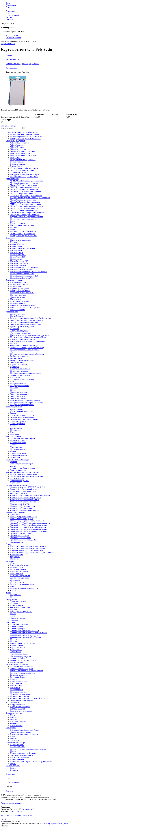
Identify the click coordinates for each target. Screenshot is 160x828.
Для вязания (10, 238)
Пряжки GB (15, 688)
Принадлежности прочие (20, 291)
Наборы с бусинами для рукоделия (24, 177)
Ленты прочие (16, 428)
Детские (13, 563)
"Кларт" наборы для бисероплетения (25, 202)
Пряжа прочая (16, 259)
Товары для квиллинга (19, 394)
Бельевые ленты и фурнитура (17, 460)
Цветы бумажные (17, 316)
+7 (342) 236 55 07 (13, 35)
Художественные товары (16, 743)
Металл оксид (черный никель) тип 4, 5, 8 (27, 521)
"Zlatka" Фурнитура (18, 149)
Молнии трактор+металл (16, 512)
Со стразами (15, 590)
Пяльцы (13, 227)
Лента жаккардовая (18, 422)
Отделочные (15, 557)
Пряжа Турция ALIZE (19, 261)
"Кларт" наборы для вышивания (23, 200)
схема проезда (27, 809)
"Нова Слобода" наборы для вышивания (26, 206)
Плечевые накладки (18, 295)
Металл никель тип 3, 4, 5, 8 (21, 519)
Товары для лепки (17, 396)
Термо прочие (15, 652)
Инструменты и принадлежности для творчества (29, 335)
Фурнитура (14, 724)
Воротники (14, 434)
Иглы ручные (15, 286)
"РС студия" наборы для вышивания (24, 215)
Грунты (13, 764)
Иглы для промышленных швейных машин (27, 136)
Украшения (10, 622)
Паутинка (14, 610)
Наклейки (14, 388)
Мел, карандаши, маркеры (20, 301)
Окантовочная (16, 447)
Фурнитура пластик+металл (17, 664)
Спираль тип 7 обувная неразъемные (25, 510)
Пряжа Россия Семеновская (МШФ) (24, 276)
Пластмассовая (16, 686)
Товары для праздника (19, 331)
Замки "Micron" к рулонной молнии (24, 489)
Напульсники (15, 595)
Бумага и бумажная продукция (22, 339)
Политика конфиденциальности (14, 803)
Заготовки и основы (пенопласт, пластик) (27, 348)
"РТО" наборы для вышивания (22, 234)
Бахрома (13, 719)
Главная (9, 55)
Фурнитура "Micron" (18, 658)
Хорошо (4, 826)
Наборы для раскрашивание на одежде (25, 373)
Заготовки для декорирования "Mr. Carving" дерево (30, 318)
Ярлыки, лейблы (17, 479)
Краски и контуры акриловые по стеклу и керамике (31, 762)
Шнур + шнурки (12, 702)
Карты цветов (11, 68)
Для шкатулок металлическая (22, 379)
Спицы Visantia (16, 246)
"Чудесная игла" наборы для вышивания (26, 217)
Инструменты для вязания (20, 240)
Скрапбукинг (11, 728)
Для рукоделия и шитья (15, 280)
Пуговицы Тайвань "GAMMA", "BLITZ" (26, 588)
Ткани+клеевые (12, 599)
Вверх (3, 819)
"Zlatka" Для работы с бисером (22, 151)
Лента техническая (13, 436)
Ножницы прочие (17, 310)
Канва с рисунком (17, 223)
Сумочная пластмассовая (20, 696)
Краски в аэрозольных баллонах (23, 753)
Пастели (13, 343)
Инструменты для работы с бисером (24, 175)
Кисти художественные (19, 757)
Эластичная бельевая (18, 455)
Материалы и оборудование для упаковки (22, 64)
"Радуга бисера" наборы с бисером (24, 208)
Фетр (12, 352)
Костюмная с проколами (20, 576)
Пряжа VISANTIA (17, 257)
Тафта (12, 616)
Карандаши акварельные (20, 369)
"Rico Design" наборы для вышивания (25, 191)
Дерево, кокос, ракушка (19, 578)
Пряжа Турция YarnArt (19, 263)
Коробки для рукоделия (19, 289)
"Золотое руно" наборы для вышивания (26, 196)
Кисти (12, 715)
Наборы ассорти (16, 567)
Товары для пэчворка (18, 398)
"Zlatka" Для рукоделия (19, 143)
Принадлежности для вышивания (23, 236)
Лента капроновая (17, 424)
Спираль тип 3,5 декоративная (22, 506)
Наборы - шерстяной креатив (22, 405)
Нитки (8, 544)
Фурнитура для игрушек (20, 375)
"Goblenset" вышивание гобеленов (24, 183)
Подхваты (14, 717)
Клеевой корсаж (16, 605)
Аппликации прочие (18, 629)
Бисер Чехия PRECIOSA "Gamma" (24, 155)
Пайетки (13, 641)
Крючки (13, 242)
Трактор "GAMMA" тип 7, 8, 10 (23, 540)
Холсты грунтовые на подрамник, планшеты (28, 749)
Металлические (16, 574)
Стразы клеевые (16, 645)
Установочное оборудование (21, 700)
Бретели (13, 462)
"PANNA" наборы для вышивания (24, 189)
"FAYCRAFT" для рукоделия (22, 170)
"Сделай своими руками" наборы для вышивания (30, 198)
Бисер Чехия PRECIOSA (20, 153)
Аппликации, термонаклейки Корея (24, 631)
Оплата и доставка (13, 15)
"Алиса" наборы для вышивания (23, 194)
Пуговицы (10, 561)
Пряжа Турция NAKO (19, 265)
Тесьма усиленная (17, 618)
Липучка (13, 445)
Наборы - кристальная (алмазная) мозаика (27, 354)
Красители (14, 329)
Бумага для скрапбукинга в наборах (24, 730)
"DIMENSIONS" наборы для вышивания (26, 181)
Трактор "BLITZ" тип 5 (19, 536)
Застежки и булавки (18, 677)
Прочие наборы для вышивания (23, 219)
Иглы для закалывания (19, 284)
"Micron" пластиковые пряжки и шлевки (26, 671)
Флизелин (14, 620)
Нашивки (14, 639)
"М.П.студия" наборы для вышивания (25, 204)
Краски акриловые (17, 747)
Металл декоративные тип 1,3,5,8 (23, 517)
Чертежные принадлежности (21, 755)
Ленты (13, 466)
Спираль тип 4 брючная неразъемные (25, 502)
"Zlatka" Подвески (17, 147)
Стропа (13, 451)
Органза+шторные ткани (20, 607)
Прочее (13, 390)
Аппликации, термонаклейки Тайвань (25, 637)
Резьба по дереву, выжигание (21, 360)
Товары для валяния (18, 362)
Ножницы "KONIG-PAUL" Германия (25, 308)
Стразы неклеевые (17, 648)
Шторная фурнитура (14, 713)
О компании (10, 11)
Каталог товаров (12, 59)
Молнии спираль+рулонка (16, 485)
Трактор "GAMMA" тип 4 (20, 533)
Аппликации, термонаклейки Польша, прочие (28, 633)
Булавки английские (18, 282)
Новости (9, 13)
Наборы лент (15, 430)
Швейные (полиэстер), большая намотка (26, 550)
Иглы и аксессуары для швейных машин (22, 132)
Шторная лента (16, 726)
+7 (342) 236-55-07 (16, 811)
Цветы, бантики (16, 662)
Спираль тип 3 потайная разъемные (24, 500)
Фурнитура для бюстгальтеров (22, 468)
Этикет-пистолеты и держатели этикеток (26, 476)
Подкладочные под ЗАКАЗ (21, 612)
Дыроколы (14, 740)
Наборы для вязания (18, 384)
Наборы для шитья (17, 303)
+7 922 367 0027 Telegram (11, 815)
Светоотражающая (17, 449)
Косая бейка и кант (18, 443)
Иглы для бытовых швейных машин (24, 134)
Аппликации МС (17, 626)
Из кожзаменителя (17, 441)
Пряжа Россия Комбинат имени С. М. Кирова (28, 272)
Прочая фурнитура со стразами (22, 643)
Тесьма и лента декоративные (22, 417)
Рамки (12, 229)
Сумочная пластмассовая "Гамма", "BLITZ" (27, 698)
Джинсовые (15, 514)
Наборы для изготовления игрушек (24, 350)
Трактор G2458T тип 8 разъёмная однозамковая (29, 529)
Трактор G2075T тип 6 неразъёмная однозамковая (30, 523)
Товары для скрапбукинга (20, 732)
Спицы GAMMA (17, 244)
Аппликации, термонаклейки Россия (25, 635)
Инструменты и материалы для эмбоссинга (27, 341)
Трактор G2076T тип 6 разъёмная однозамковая (29, 525)
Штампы (13, 736)
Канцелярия (15, 377)
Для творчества (12, 312)
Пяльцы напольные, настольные (23, 232)
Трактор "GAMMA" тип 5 (20, 538)
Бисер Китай (15, 158)
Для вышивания (12, 179)
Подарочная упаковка (19, 371)
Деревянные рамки (18, 314)
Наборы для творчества (19, 386)
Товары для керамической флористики (25, 324)
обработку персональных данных (55, 823)
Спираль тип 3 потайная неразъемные (25, 498)
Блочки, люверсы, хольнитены (22, 673)
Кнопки (13, 679)
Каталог (9, 17)
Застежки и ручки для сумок (21, 667)
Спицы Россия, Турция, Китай (22, 248)
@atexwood (27, 815)
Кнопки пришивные (18, 681)
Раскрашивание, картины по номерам (25, 400)
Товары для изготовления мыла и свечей (26, 320)
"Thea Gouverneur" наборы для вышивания (27, 213)
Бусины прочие (16, 162)
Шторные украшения (18, 721)
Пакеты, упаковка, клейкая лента (23, 474)
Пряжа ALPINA (16, 253)
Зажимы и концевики (19, 675)
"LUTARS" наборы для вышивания (24, 187)
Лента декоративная (14, 407)
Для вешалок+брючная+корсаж (22, 438)
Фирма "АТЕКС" (8, 44)
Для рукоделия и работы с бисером (24, 168)
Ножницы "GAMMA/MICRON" (23, 305)
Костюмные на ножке (19, 571)
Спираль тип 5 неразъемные (21, 508)
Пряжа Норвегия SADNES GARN (24, 267)
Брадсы (13, 738)
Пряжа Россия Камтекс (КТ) (21, 270)
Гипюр (13, 413)
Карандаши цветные (18, 365)
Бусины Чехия (16, 166)
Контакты (9, 20)
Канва (12, 221)
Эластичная (15, 457)
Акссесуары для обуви (19, 624)
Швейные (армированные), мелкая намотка (27, 548)
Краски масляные (17, 745)
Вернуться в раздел (8, 126)
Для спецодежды (17, 582)
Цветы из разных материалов (22, 327)
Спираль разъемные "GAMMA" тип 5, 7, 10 (27, 487)
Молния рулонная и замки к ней (23, 491)
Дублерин (14, 603)
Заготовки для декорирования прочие (25, 322)
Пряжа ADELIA (16, 251)
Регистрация (11, 5)
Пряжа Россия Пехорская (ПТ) (22, 274)
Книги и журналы (13, 766)
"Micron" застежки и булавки (21, 669)
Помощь (9, 7)
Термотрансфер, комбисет (20, 656)
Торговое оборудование (19, 481)
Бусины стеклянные (18, 164)
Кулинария (14, 367)
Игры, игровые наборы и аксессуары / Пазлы (28, 337)
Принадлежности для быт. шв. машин (25, 139)
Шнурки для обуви (17, 709)
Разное (8, 593)
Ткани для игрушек (18, 601)
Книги (13, 768)
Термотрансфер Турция (19, 654)
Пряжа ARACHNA (18, 255)
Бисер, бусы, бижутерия (15, 141)
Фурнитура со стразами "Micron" (23, 660)
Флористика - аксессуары (20, 333)
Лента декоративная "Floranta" (22, 415)
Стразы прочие (16, 650)
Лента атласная (16, 409)
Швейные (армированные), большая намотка (28, 546)
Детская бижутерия (18, 172)
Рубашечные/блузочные (19, 565)
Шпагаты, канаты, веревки (21, 711)
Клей (12, 381)
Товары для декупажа (19, 392)
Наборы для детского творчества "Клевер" (27, 403)
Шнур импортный (17, 705)
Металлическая (16, 683)
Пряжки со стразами (18, 692)
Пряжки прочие (16, 690)
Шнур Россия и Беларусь (20, 707)
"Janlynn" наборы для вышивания (23, 185)
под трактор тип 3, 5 (18, 493)
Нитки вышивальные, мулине (22, 225)
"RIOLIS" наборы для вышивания (23, 210)
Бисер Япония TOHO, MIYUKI (22, 160)
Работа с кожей (16, 358)
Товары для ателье (17, 297)
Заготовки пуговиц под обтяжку (23, 584)
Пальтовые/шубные (18, 569)
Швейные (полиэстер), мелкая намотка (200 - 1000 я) (31, 552)
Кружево (13, 426)
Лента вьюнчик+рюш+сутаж (21, 411)
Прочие (13, 586)
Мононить (14, 559)
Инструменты (15, 299)
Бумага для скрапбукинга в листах (24, 734)
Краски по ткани (17, 759)
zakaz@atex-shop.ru (13, 38)
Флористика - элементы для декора (24, 346)
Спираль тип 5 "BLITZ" (20, 504)
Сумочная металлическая (20, 694)
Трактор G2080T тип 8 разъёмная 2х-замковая (28, 531)
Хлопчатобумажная (18, 453)
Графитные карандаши (19, 356)
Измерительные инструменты (22, 293)
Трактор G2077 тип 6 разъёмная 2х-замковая (28, 527)
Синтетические (16, 555)
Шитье (13, 432)
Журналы (14, 770)
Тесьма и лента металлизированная (24, 419)
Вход (8, 3)
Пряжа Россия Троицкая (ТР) (21, 278)
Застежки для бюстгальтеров (21, 464)
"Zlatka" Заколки (17, 145)
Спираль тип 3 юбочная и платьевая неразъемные (30, 495)
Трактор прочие (16, 542)
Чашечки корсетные (18, 470)
